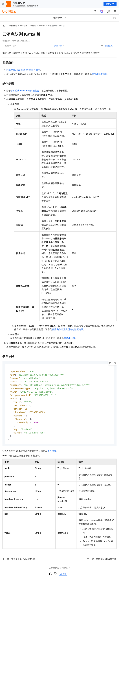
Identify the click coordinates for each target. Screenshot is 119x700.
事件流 (33, 25)
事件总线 (13, 25)
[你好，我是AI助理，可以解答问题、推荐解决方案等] (101, 11)
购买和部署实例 (99, 73)
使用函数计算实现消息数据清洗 (67, 329)
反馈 (64, 573)
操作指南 (23, 25)
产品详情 (58, 45)
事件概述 (51, 450)
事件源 (42, 25)
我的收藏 (108, 45)
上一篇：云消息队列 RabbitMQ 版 (18, 559)
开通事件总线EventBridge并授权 (23, 69)
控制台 (25, 90)
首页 (4, 25)
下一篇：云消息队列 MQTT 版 (102, 559)
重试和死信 (69, 337)
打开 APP (110, 4)
